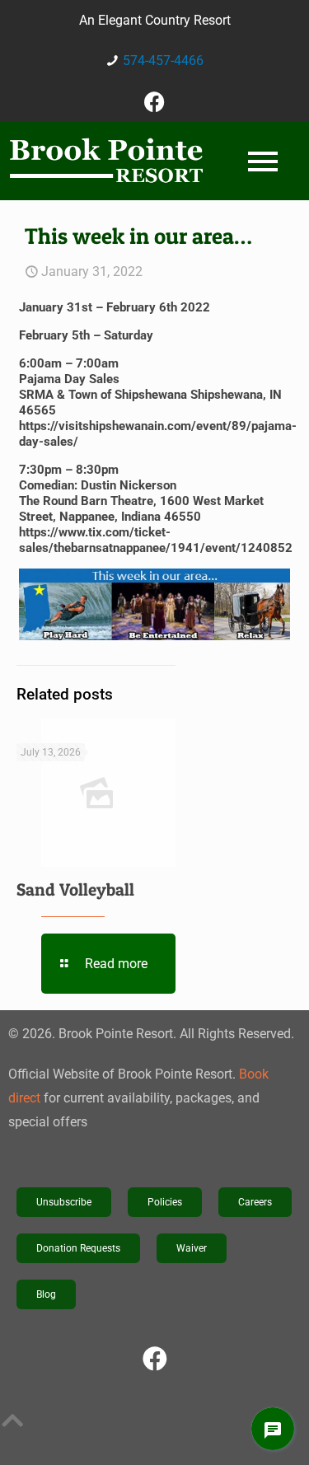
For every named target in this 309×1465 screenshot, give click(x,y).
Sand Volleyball (75, 889)
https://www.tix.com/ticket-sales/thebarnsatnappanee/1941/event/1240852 (156, 540)
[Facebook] (155, 101)
